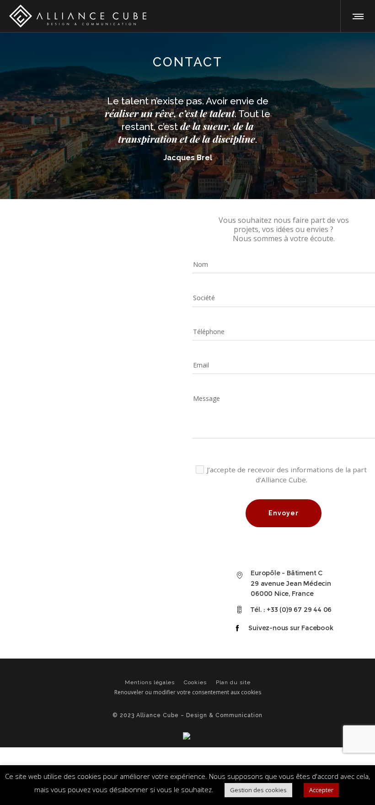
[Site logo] (77, 16)
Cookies (195, 682)
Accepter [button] (321, 790)
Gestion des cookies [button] (258, 790)
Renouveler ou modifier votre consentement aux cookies (187, 692)
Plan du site (233, 682)
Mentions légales (150, 682)
